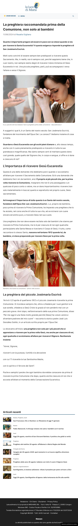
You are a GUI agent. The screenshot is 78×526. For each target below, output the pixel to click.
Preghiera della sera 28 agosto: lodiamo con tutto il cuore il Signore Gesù (40, 462)
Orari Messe (11, 16)
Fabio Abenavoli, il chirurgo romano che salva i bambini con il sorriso (38, 429)
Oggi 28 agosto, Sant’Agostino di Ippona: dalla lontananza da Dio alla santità (41, 477)
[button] (73, 16)
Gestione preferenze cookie (69, 524)
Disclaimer (42, 502)
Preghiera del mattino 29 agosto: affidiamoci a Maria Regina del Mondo (39, 444)
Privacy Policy (53, 502)
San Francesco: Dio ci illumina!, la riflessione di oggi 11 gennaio (36, 421)
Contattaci (54, 513)
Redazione (24, 502)
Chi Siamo (33, 502)
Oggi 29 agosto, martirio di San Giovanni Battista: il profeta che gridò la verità (42, 436)
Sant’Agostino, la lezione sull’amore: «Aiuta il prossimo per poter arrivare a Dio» (42, 470)
